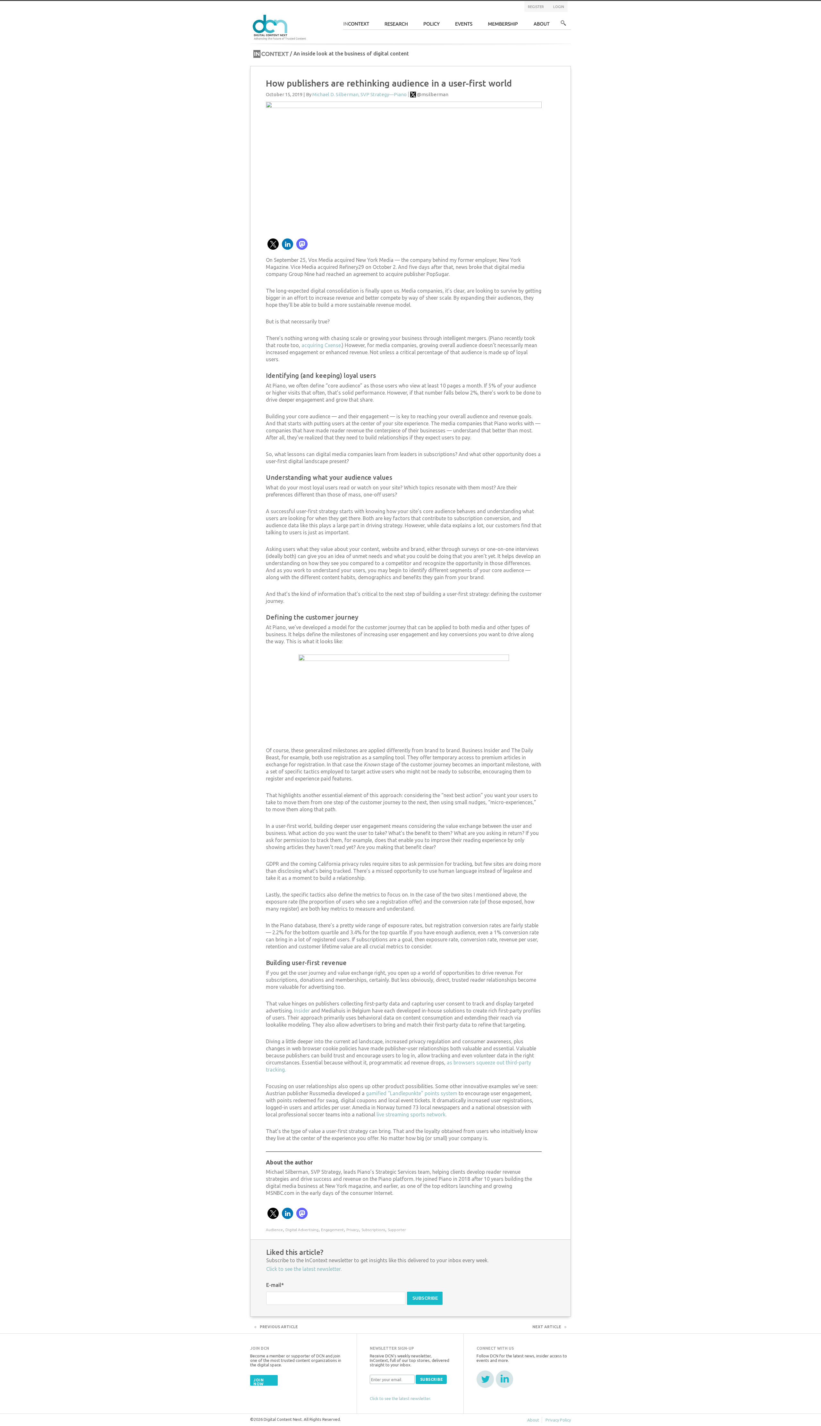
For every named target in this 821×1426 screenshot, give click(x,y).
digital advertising (301, 1230)
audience (274, 1230)
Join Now (258, 1382)
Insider (302, 1010)
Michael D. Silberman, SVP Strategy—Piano (359, 94)
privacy (352, 1230)
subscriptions (373, 1230)
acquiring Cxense (321, 345)
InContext (356, 25)
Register (536, 7)
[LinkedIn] (504, 1379)
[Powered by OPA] (316, 15)
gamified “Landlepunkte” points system (411, 1093)
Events (463, 25)
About (542, 25)
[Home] (280, 26)
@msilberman (432, 94)
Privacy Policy (558, 1420)
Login (558, 7)
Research (396, 25)
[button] (273, 244)
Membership (503, 25)
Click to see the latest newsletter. (304, 1269)
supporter (397, 1230)
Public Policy (432, 25)
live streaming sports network (411, 1114)
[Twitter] (485, 1379)
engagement (332, 1230)
